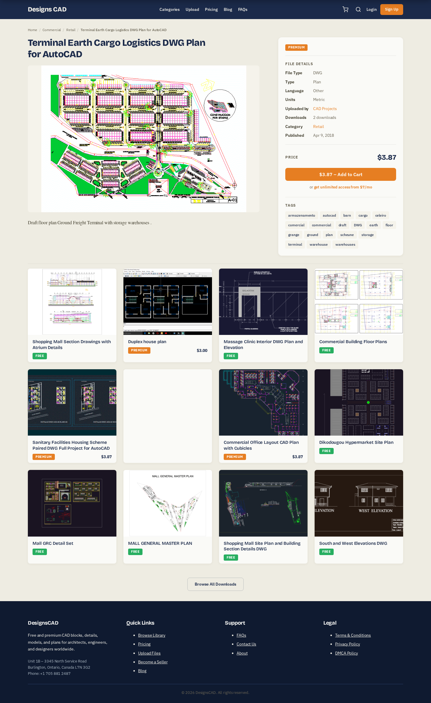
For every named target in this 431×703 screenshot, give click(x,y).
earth (373, 225)
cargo (363, 215)
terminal (295, 244)
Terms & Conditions (353, 635)
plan (329, 234)
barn (347, 215)
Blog (142, 670)
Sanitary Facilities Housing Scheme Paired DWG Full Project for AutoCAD (71, 445)
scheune (347, 234)
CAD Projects (325, 108)
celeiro (380, 215)
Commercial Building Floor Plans (353, 341)
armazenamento (301, 215)
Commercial (52, 30)
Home (32, 30)
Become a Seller (153, 662)
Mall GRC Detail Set (53, 543)
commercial (321, 225)
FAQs (241, 635)
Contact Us (246, 644)
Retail (70, 30)
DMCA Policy (346, 653)
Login (371, 9)
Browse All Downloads (215, 584)
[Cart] (345, 9)
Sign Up (391, 9)
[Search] (358, 9)
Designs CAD (47, 9)
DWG (358, 225)
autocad (329, 215)
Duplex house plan (147, 341)
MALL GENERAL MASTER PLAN (160, 543)
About (242, 653)
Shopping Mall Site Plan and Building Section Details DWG (262, 546)
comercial (296, 225)
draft (343, 225)
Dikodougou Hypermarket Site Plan (356, 442)
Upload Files (149, 653)
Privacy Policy (347, 644)
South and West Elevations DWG (353, 543)
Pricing (144, 644)
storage (368, 234)
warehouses (345, 244)
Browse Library (151, 635)
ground (312, 234)
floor (389, 225)
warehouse (319, 244)
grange (293, 234)
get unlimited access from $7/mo (343, 187)
